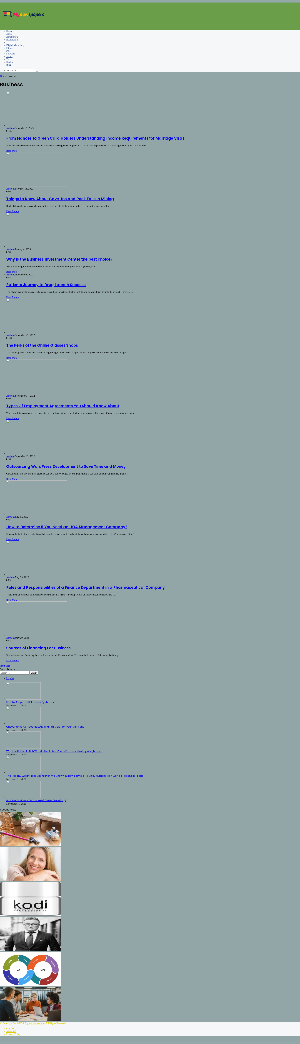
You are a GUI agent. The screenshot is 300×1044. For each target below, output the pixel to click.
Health (9, 62)
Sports (9, 56)
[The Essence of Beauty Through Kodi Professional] (30, 915)
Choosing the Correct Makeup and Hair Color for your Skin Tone (45, 726)
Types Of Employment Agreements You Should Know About (62, 405)
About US (11, 1031)
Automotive (12, 36)
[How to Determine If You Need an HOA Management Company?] (36, 514)
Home (9, 31)
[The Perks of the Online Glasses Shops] (36, 332)
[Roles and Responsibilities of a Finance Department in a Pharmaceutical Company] (36, 574)
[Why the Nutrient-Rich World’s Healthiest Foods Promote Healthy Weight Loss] (23, 747)
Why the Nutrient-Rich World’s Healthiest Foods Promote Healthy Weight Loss (54, 751)
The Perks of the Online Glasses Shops (42, 345)
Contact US (12, 1028)
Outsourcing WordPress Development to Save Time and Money (66, 466)
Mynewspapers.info (35, 1023)
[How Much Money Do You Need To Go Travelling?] (23, 797)
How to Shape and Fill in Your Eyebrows (30, 702)
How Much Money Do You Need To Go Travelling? (36, 800)
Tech (8, 59)
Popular (10, 678)
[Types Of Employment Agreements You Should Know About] (36, 393)
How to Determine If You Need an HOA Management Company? (66, 526)
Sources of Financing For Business (38, 648)
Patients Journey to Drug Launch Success (46, 284)
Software (10, 53)
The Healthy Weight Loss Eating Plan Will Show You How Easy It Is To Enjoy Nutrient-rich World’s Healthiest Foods (74, 776)
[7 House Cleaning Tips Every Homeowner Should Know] (30, 845)
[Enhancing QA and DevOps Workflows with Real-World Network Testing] (30, 985)
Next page (5, 665)
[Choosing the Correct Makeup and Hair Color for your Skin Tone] (23, 723)
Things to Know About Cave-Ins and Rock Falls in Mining (60, 198)
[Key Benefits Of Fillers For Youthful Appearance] (30, 880)
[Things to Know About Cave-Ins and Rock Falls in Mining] (36, 186)
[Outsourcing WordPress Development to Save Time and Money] (36, 453)
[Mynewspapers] (23, 20)
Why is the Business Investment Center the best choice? (59, 259)
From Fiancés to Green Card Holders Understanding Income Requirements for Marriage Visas (95, 138)
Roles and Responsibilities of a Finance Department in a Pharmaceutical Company (85, 587)
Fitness (9, 48)
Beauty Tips (12, 39)
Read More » (12, 150)
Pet (7, 50)
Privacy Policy (13, 1034)
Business (10, 42)
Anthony (10, 128)
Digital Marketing (15, 45)
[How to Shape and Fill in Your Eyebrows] (23, 698)
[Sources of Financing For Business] (36, 635)
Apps (9, 34)
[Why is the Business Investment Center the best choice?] (36, 246)
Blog (8, 65)
